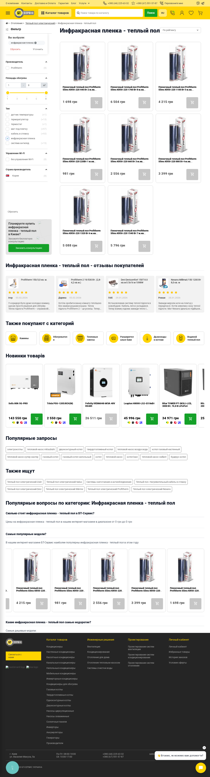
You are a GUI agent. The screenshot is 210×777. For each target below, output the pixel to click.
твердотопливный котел (100, 449)
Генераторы (52, 737)
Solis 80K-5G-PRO (18, 403)
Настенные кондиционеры (60, 652)
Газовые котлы (54, 689)
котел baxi (132, 457)
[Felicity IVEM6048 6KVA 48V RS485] (86, 423)
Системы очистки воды (99, 668)
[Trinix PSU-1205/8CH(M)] (58, 423)
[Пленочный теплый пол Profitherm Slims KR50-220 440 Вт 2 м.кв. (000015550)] (64, 106)
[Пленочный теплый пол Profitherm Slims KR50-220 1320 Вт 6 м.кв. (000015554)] (64, 250)
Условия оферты (178, 662)
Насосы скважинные (57, 716)
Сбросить (15, 49)
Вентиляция (93, 646)
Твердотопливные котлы (59, 695)
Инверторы (52, 727)
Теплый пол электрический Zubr (24, 482)
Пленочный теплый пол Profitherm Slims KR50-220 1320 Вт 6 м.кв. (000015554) (82, 233)
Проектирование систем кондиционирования (141, 656)
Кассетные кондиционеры (60, 657)
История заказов (178, 657)
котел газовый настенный (166, 449)
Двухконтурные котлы (58, 705)
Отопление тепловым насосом (103, 662)
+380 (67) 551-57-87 (113, 756)
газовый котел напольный (77, 457)
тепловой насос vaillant (154, 457)
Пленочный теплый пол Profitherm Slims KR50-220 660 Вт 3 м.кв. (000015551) (129, 161)
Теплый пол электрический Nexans (152, 489)
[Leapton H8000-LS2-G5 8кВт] (135, 423)
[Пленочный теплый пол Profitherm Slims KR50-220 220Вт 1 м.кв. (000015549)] (64, 178)
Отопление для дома (98, 657)
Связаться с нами (14, 656)
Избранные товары (179, 652)
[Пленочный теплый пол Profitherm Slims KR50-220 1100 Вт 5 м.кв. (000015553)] (159, 106)
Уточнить (38, 49)
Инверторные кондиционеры (62, 678)
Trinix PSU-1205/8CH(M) (60, 403)
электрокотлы (15, 449)
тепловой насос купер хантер (22, 457)
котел (98, 457)
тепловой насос (114, 457)
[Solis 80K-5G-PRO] (20, 423)
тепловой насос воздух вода (132, 449)
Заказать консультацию (29, 248)
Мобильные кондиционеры (61, 673)
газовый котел (50, 457)
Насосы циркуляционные (60, 711)
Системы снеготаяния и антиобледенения (108, 482)
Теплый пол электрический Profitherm (108, 489)
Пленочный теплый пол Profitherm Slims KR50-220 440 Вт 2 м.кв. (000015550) (82, 90)
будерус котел (178, 457)
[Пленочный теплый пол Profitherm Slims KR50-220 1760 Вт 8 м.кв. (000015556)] (112, 106)
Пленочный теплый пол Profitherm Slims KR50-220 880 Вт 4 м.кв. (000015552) (177, 161)
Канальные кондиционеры (60, 662)
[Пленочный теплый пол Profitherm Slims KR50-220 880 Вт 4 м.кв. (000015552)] (159, 178)
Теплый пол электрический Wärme (64, 489)
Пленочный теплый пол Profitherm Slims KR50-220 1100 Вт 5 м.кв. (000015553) (177, 90)
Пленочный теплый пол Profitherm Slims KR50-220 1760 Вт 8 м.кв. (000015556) (129, 90)
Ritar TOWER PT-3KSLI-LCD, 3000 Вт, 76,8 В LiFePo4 (177, 404)
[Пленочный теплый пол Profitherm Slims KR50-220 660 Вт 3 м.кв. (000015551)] (112, 178)
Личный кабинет (178, 646)
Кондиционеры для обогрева (62, 684)
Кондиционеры (54, 646)
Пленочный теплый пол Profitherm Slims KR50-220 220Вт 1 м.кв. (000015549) (82, 161)
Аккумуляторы (54, 732)
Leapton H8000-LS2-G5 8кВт (139, 403)
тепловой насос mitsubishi (41, 449)
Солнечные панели (56, 721)
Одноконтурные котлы (58, 700)
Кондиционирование (98, 652)
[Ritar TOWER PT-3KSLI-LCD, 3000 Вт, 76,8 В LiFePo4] (173, 423)
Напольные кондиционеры (60, 668)
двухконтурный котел (71, 449)
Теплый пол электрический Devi (24, 489)
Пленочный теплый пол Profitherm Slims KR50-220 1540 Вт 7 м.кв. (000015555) (129, 233)
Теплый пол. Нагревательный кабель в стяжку (161, 482)
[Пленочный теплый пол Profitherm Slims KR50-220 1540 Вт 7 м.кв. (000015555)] (112, 250)
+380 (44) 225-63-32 (113, 754)
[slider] (8, 93)
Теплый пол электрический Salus (64, 482)
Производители (54, 743)
